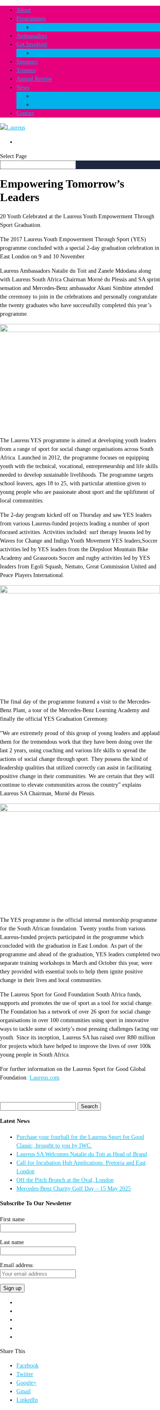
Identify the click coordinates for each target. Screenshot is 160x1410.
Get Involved (31, 44)
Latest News (47, 96)
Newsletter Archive (55, 105)
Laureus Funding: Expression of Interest (79, 27)
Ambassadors (31, 36)
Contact (25, 113)
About (23, 10)
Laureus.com (44, 1078)
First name (12, 1219)
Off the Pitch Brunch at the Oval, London (65, 1180)
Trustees (26, 70)
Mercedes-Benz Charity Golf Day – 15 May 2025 (73, 1189)
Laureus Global (33, 142)
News (22, 87)
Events (40, 53)
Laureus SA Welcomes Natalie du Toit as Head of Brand (81, 1154)
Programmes (31, 19)
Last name (12, 1242)
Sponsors (26, 62)
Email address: (17, 1265)
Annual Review (34, 79)
